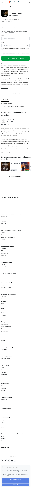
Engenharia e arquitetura (8, 283)
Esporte (3, 422)
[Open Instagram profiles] (15, 460)
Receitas (3, 255)
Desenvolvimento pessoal (7, 237)
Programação (4, 438)
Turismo (3, 340)
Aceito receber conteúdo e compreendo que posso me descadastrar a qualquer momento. (16, 49)
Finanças (3, 329)
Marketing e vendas (6, 356)
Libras (2, 308)
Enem (2, 303)
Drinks (2, 251)
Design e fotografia (6, 262)
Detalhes (5, 100)
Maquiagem (4, 374)
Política (3, 313)
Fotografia (3, 267)
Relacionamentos (6, 408)
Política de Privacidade (25, 53)
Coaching (3, 235)
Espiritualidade (5, 219)
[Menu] (2, 2)
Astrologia (4, 216)
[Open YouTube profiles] (12, 460)
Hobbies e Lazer (5, 338)
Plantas (3, 402)
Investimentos (4, 331)
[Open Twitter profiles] (6, 460)
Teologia (3, 223)
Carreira (3, 232)
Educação (3, 301)
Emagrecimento (5, 420)
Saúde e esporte (6, 418)
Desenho (3, 388)
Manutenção (4, 349)
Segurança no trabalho (6, 287)
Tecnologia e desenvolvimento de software (13, 434)
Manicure (3, 372)
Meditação (3, 221)
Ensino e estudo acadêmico (8, 294)
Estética (3, 370)
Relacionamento (5, 411)
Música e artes (5, 383)
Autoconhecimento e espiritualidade (11, 214)
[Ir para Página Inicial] (15, 2)
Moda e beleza (5, 365)
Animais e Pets (5, 205)
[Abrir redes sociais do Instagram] (8, 125)
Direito (3, 299)
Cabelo (3, 367)
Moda (2, 377)
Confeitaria (3, 248)
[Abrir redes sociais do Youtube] (5, 125)
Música (3, 390)
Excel (2, 436)
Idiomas (3, 306)
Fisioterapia (4, 425)
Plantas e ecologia (6, 397)
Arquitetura (4, 285)
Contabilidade (4, 324)
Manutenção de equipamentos (9, 347)
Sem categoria (5, 447)
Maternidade (4, 276)
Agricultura (4, 399)
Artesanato (4, 386)
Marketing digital (5, 358)
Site (2, 441)
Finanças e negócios (6, 322)
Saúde (2, 427)
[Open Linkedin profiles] (9, 460)
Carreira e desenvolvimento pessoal (11, 230)
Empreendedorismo (6, 326)
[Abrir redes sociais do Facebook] (2, 125)
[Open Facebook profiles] (2, 460)
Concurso (3, 296)
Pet (2, 207)
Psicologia (3, 315)
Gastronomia (4, 253)
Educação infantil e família (8, 274)
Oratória (3, 239)
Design (3, 264)
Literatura (3, 310)
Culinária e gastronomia (7, 246)
